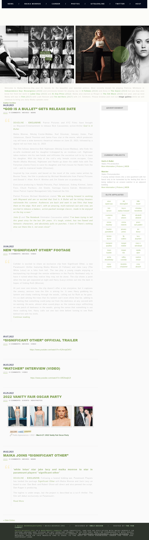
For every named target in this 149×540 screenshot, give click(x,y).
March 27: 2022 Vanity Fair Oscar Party (52, 435)
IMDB (127, 166)
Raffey (124, 258)
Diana (123, 216)
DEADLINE (18, 123)
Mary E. (138, 244)
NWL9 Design (96, 526)
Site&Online (98, 4)
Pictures (120, 166)
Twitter (120, 4)
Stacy (109, 265)
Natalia (138, 251)
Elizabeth (138, 216)
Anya (109, 202)
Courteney (109, 216)
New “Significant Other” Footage (36, 250)
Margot (123, 244)
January (123, 230)
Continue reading (21, 317)
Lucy (138, 237)
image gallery (125, 97)
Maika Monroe (32, 4)
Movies (25, 112)
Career (56, 4)
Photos (75, 4)
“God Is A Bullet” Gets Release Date (39, 109)
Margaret (109, 244)
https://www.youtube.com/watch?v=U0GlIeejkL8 (50, 378)
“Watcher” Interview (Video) (31, 368)
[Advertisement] (74, 16)
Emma (109, 223)
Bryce (123, 209)
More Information (108, 166)
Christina (138, 209)
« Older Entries (9, 520)
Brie (109, 209)
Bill (124, 202)
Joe (138, 230)
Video (33, 254)
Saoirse (138, 258)
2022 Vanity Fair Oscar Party (32, 396)
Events (25, 400)
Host (138, 4)
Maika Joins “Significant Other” (35, 455)
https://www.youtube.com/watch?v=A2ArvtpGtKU (50, 350)
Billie (138, 202)
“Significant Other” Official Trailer (40, 340)
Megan (123, 251)
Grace (138, 223)
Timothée (123, 265)
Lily (123, 237)
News (11, 4)
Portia (109, 258)
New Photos (36, 400)
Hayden (109, 230)
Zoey (138, 265)
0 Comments (15, 112)
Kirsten (109, 237)
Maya (109, 251)
